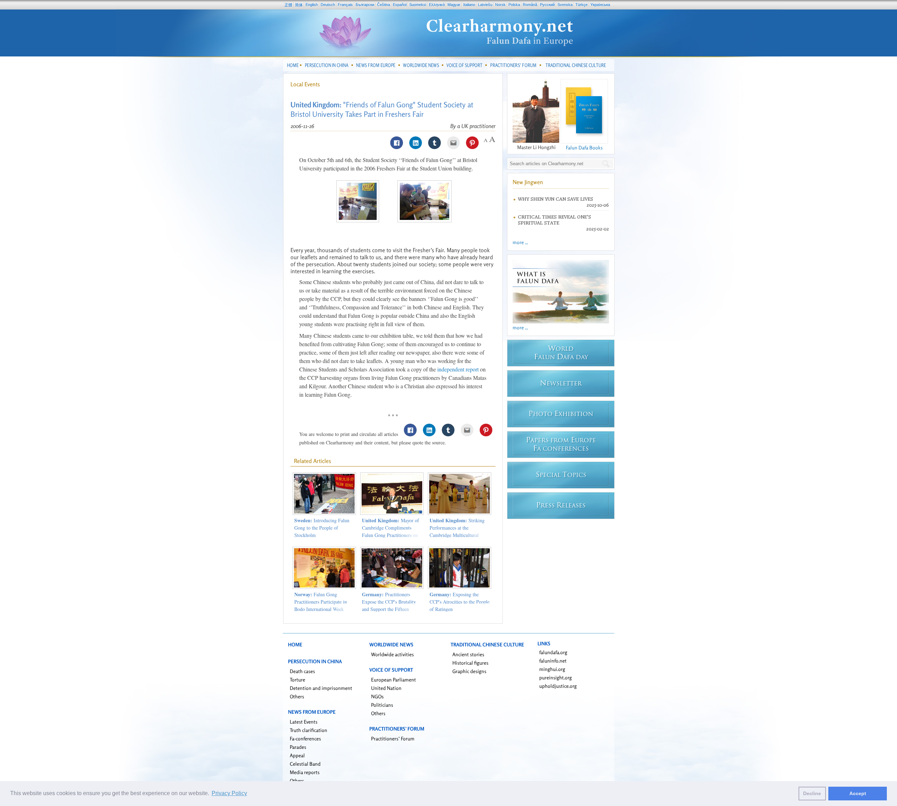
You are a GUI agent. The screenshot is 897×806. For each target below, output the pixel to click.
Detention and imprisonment (321, 688)
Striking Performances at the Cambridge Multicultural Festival (457, 531)
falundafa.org (553, 652)
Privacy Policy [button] (229, 793)
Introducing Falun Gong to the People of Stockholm (321, 527)
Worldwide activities (392, 654)
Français (345, 4)
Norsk (500, 4)
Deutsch (328, 4)
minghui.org (552, 669)
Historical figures (470, 663)
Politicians (382, 705)
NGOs (377, 696)
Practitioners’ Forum (393, 738)
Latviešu (485, 4)
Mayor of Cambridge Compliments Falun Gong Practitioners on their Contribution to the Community (390, 535)
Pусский (547, 4)
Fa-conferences (305, 738)
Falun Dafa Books (584, 147)
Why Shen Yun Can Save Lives (555, 199)
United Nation (386, 688)
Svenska (565, 4)
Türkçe (581, 4)
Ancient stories (468, 654)
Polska (514, 4)
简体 (299, 5)
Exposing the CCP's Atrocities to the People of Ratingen (459, 601)
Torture (297, 680)
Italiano (469, 4)
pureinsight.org (555, 677)
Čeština (383, 4)
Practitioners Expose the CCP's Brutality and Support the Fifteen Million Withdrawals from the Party (392, 609)
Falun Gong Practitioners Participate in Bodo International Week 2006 (320, 605)
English (312, 4)
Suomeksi (417, 4)
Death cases (302, 671)
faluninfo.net (553, 661)
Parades (298, 747)
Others (297, 696)
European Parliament (393, 680)
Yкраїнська (600, 4)
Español (399, 4)
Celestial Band (305, 764)
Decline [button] (812, 793)
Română (530, 4)
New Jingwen (528, 182)
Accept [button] (857, 793)
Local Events (305, 84)
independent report (458, 369)
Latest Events (303, 722)
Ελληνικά (437, 4)
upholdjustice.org (558, 686)
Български (365, 4)
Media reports (305, 772)
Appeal (297, 755)
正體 (288, 5)
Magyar (453, 4)
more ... (520, 242)
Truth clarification (308, 730)
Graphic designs (469, 671)
